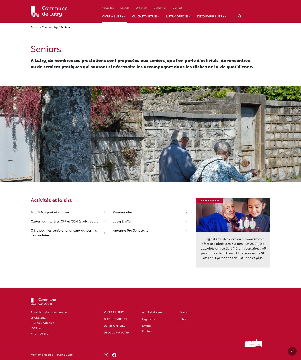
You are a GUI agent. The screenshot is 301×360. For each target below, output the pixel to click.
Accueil (35, 27)
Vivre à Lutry (113, 16)
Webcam (186, 312)
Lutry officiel (177, 16)
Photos (185, 319)
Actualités (108, 8)
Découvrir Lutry (211, 16)
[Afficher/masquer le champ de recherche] (239, 18)
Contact (177, 8)
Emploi (146, 326)
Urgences (141, 8)
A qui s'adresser (152, 312)
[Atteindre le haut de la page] (292, 351)
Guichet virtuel (144, 16)
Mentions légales (42, 355)
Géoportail (160, 8)
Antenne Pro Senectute (130, 230)
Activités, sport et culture (50, 212)
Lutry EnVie (121, 221)
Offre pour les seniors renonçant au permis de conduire (64, 233)
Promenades (122, 212)
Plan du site (65, 355)
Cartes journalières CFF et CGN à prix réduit (64, 221)
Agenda (124, 8)
